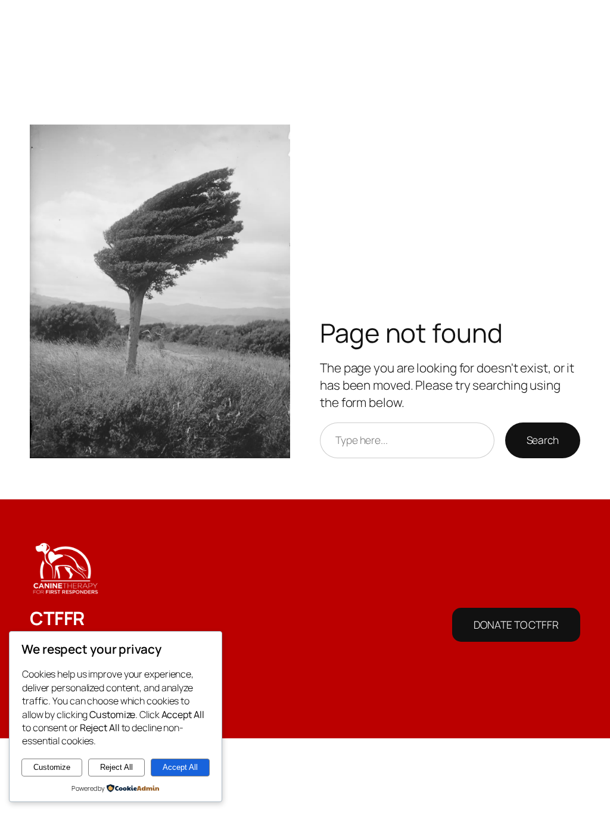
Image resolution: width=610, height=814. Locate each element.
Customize (51, 767)
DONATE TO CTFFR (516, 624)
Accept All (180, 767)
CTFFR (57, 617)
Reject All (116, 767)
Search (543, 440)
